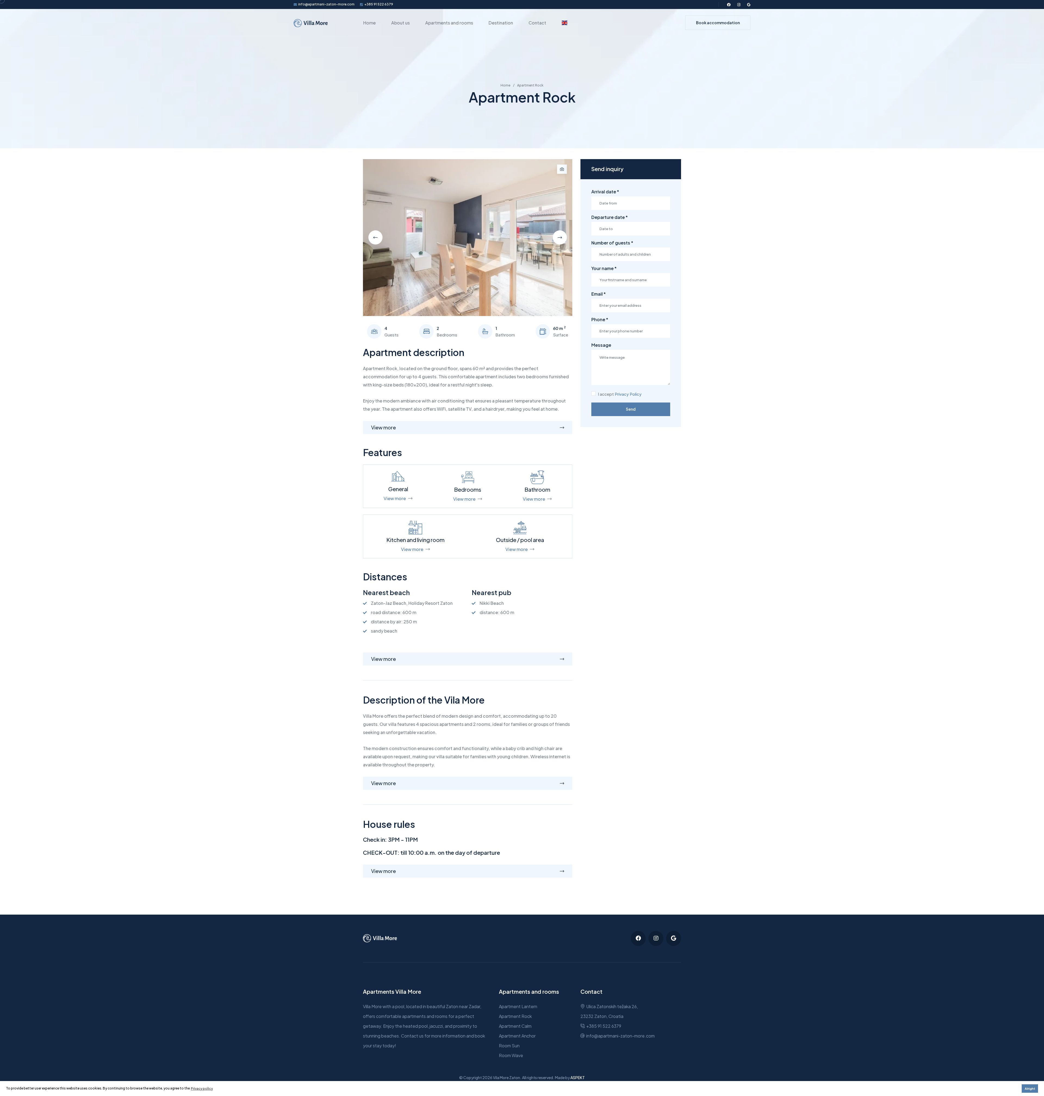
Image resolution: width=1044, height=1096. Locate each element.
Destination (501, 23)
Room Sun (509, 1045)
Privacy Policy (628, 394)
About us (400, 23)
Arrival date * (605, 192)
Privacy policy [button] (202, 1088)
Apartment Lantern (518, 1006)
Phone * (599, 319)
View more (395, 498)
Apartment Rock (515, 1016)
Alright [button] (1030, 1088)
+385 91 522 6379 (378, 4)
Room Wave (511, 1055)
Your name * (604, 268)
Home (369, 23)
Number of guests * (612, 243)
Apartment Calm (515, 1026)
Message (601, 345)
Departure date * (609, 217)
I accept (620, 394)
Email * (598, 294)
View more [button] (383, 427)
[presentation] (375, 237)
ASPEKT (577, 1077)
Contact (537, 23)
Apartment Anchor (517, 1036)
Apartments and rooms (449, 23)
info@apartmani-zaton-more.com (326, 4)
